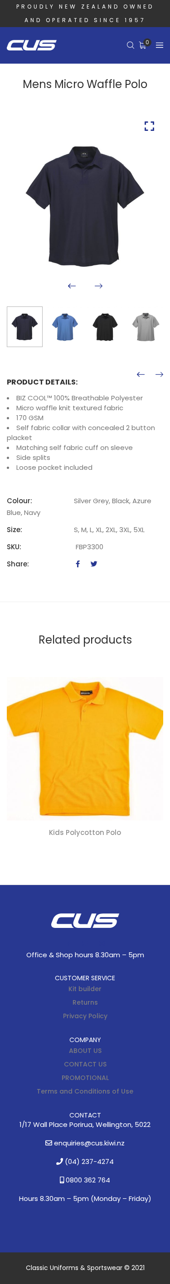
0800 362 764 (87, 1180)
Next (98, 286)
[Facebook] (78, 564)
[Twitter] (94, 564)
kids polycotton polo (85, 832)
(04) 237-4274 (88, 1161)
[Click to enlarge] (149, 126)
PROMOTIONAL (85, 1077)
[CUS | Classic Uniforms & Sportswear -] (32, 45)
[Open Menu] (159, 45)
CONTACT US (85, 1064)
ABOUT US (85, 1050)
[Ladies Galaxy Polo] (140, 374)
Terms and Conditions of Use (85, 1091)
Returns (85, 1002)
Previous (71, 286)
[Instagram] (102, 943)
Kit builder (85, 988)
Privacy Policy (85, 1015)
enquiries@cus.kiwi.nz (88, 1143)
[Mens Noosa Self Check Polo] (159, 374)
